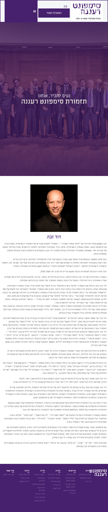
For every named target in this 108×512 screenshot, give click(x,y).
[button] (34, 11)
